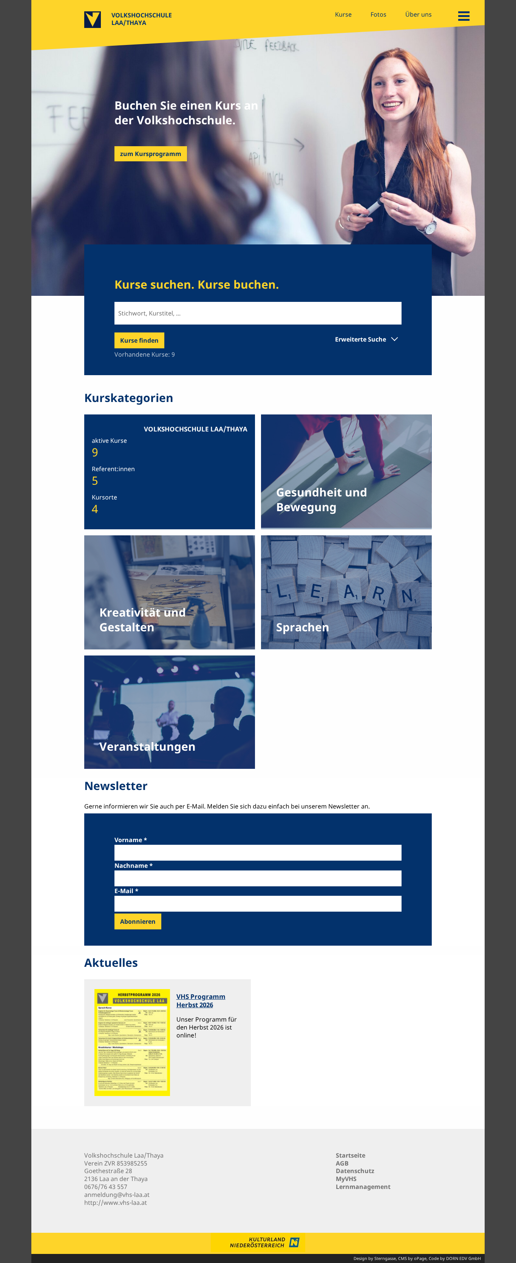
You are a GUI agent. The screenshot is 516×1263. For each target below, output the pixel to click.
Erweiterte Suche (360, 339)
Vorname (128, 840)
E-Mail (123, 891)
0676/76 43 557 (105, 1187)
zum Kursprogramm (150, 154)
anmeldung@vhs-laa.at (117, 1194)
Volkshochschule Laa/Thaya (141, 19)
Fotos (378, 14)
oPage (420, 1258)
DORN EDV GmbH (463, 1258)
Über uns (418, 14)
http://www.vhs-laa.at (115, 1202)
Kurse (343, 14)
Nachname (131, 865)
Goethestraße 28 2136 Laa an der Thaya (116, 1175)
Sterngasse (385, 1258)
